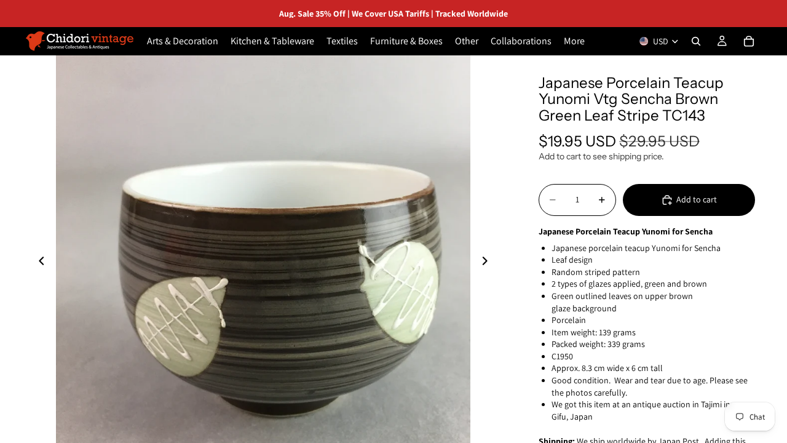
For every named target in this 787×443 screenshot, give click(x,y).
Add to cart (696, 199)
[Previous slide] (38, 262)
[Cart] (748, 41)
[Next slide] (488, 262)
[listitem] (574, 41)
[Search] (696, 41)
